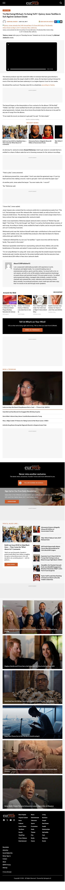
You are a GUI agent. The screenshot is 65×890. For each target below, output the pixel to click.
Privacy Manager (7, 871)
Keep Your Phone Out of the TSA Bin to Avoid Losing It (22, 736)
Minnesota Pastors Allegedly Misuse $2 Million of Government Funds (40, 141)
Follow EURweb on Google (33, 482)
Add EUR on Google (47, 21)
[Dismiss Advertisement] (8, 44)
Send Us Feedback (32, 330)
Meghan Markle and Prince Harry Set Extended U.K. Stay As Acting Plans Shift (29, 666)
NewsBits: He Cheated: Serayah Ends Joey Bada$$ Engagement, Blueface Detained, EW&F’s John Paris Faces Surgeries (51, 567)
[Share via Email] (61, 21)
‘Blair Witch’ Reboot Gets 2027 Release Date (51, 539)
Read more (12, 565)
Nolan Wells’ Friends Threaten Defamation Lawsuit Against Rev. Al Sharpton (29, 806)
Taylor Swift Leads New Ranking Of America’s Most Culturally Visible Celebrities (51, 577)
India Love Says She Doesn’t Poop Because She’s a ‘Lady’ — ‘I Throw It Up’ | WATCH (26, 407)
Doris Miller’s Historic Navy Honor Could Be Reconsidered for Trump (22, 416)
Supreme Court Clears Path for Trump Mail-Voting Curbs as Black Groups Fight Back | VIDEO (51, 558)
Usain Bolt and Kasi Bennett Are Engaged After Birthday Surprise (21, 412)
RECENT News (32, 123)
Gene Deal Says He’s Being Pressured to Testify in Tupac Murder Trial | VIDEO (29, 701)
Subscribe (12, 501)
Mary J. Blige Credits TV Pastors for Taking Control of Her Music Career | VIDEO (25, 420)
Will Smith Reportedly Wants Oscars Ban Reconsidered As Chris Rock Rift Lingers (50, 548)
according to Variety (48, 85)
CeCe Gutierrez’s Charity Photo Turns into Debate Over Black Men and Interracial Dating (30, 630)
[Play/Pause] (8, 69)
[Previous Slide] (4, 135)
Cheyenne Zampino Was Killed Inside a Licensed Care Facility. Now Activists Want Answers (30, 770)
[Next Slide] (60, 135)
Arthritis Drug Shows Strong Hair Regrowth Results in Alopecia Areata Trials (24, 425)
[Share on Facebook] (55, 21)
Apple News (6, 10)
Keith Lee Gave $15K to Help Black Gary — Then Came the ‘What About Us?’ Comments (15, 142)
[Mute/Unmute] (55, 69)
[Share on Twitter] (58, 21)
